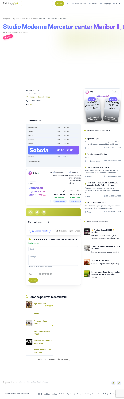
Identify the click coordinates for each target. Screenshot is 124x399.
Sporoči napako (34, 161)
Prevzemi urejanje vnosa (69, 231)
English (54, 394)
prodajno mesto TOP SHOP (15, 32)
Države (94, 394)
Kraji (99, 394)
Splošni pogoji (115, 394)
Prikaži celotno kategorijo (53, 359)
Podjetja (106, 394)
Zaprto (9, 36)
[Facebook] (113, 383)
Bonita (36, 314)
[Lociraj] (67, 3)
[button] (116, 3)
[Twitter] (119, 383)
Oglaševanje (71, 394)
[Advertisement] (62, 65)
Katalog (88, 394)
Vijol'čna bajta (40, 304)
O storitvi (62, 394)
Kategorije (80, 394)
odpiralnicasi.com (23, 393)
